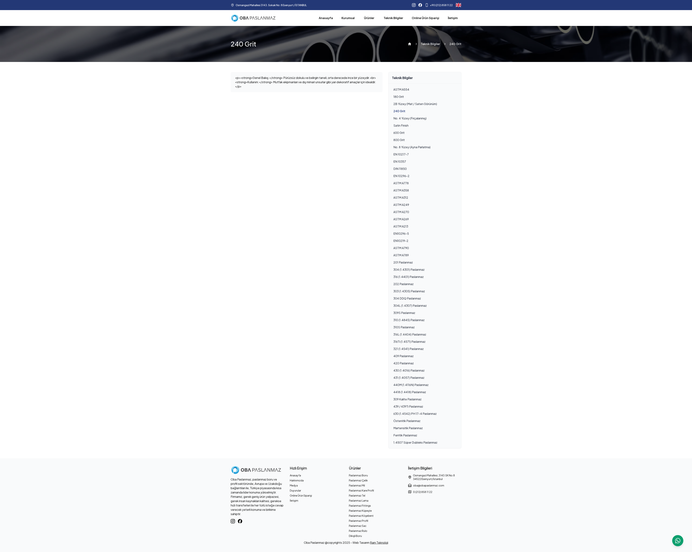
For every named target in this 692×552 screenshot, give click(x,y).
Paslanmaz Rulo (358, 530)
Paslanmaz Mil (357, 485)
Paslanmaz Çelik (358, 480)
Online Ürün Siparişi (425, 18)
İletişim (453, 18)
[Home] (409, 44)
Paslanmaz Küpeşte (360, 510)
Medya (294, 485)
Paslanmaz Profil (358, 520)
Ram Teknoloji (379, 542)
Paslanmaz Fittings (360, 505)
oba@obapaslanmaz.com (428, 485)
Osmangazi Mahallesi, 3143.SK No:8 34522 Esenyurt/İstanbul (434, 477)
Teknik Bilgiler (393, 18)
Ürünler (369, 18)
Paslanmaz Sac (357, 525)
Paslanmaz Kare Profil (361, 490)
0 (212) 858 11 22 (422, 491)
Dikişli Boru (355, 535)
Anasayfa (326, 18)
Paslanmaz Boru (358, 475)
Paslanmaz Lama (358, 500)
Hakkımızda (297, 480)
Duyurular (295, 490)
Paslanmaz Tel (357, 495)
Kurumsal (348, 18)
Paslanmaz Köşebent (361, 515)
